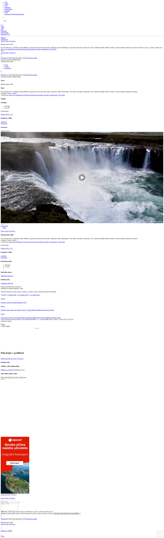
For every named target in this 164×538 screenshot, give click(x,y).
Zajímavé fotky (5, 310)
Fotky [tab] (6, 65)
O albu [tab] (7, 66)
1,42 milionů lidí (34, 295)
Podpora (3, 314)
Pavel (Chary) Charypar (8, 524)
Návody (11, 318)
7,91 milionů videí (22, 295)
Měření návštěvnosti (38, 310)
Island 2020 (4, 226)
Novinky (9, 302)
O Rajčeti (3, 298)
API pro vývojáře (26, 310)
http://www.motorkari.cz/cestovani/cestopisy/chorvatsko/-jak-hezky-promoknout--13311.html (28, 49)
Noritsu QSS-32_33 (7, 114)
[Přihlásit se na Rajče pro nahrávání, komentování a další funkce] (5, 21)
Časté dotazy (5, 318)
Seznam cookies (49, 310)
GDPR (34, 318)
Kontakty (4, 302)
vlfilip (4, 228)
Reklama (3, 306)
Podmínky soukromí (25, 318)
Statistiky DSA (21, 302)
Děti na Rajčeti (41, 318)
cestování (3, 122)
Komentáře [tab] (8, 68)
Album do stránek (15, 310)
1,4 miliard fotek (12, 295)
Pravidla (16, 318)
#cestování (4, 123)
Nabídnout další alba (7, 276)
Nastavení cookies (6, 321)
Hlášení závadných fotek (53, 318)
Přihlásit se (4, 531)
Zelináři (14, 302)
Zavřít (10, 531)
